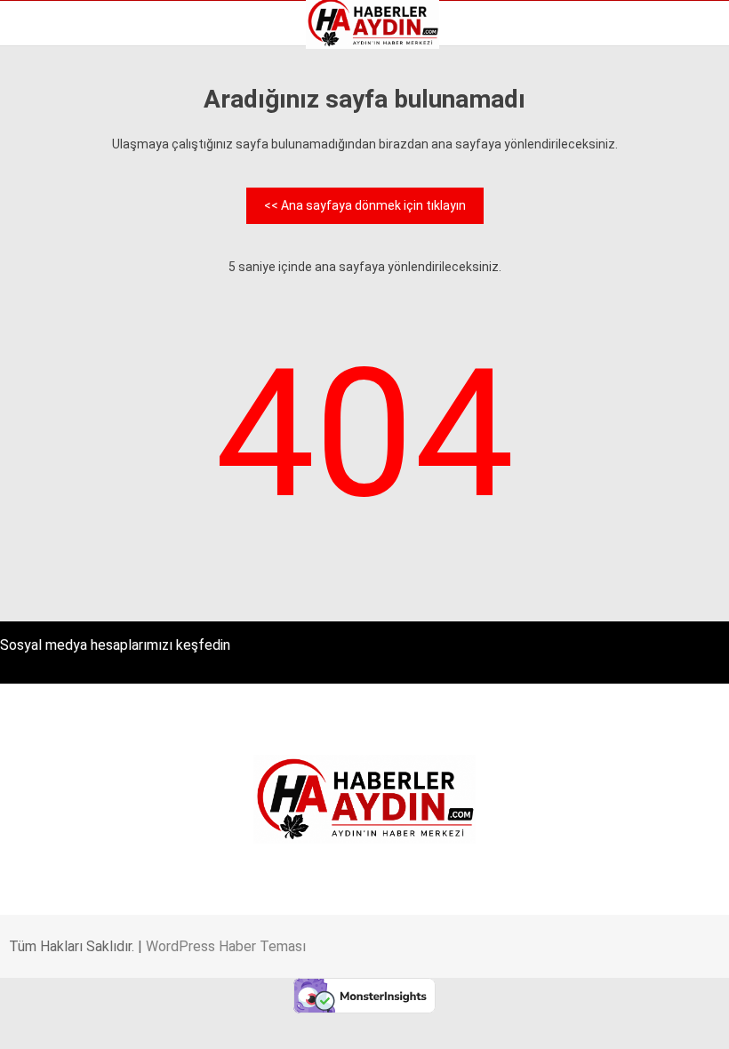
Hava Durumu (65, 212)
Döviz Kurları (61, 194)
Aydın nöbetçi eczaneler (95, 156)
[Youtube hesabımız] (406, 1020)
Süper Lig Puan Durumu (93, 287)
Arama (547, 86)
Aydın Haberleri (69, 138)
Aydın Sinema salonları (91, 175)
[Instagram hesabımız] (305, 1020)
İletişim (47, 231)
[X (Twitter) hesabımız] (205, 1020)
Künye (44, 250)
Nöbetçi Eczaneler (79, 268)
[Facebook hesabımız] (103, 1020)
